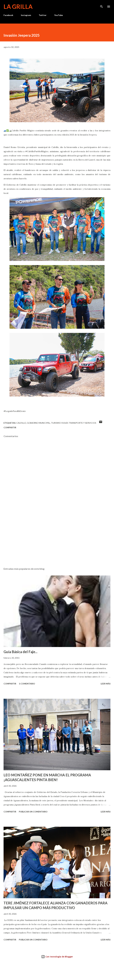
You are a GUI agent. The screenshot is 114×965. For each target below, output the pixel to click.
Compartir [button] (10, 427)
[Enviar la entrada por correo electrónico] (100, 423)
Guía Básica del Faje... (20, 652)
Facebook (8, 15)
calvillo (21, 423)
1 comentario (27, 683)
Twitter (42, 15)
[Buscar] (101, 5)
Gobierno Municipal (38, 423)
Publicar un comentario (33, 811)
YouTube (58, 15)
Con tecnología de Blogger (59, 956)
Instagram (26, 15)
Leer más (105, 683)
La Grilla (18, 6)
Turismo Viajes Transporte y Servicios (73, 423)
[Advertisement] (57, 537)
